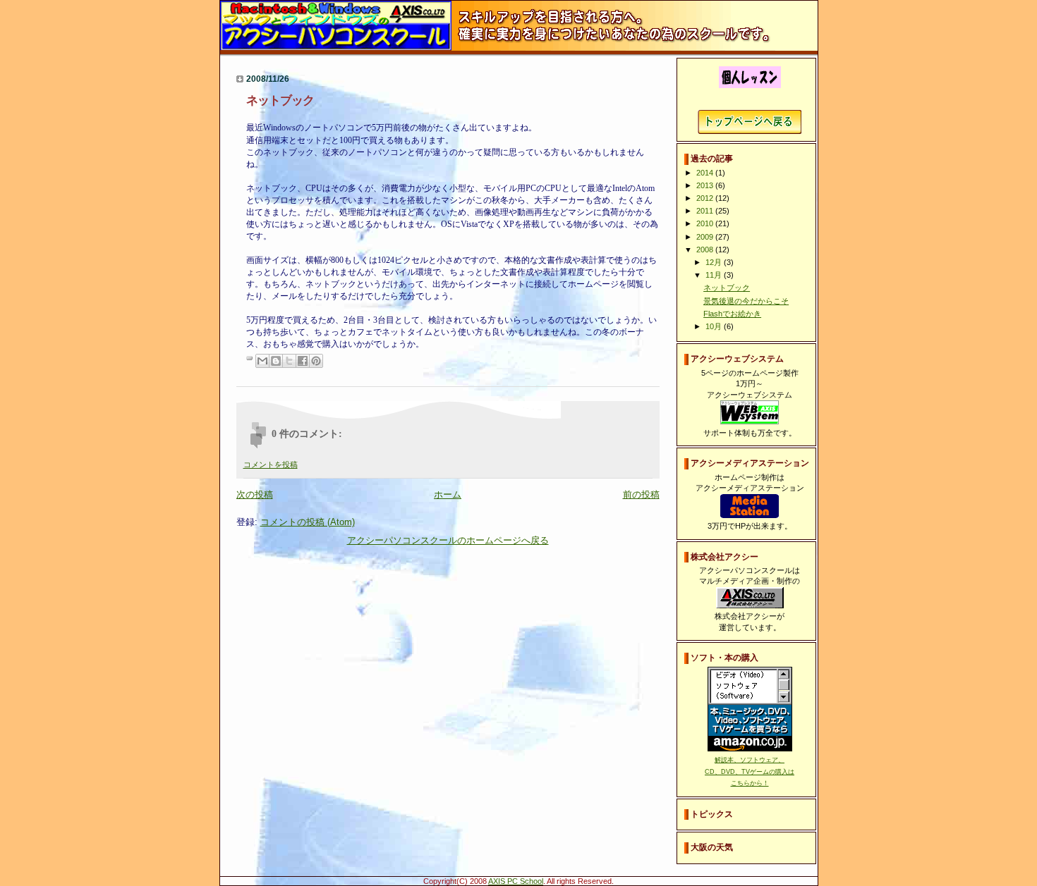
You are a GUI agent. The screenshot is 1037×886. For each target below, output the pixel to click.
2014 (705, 172)
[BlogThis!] (276, 361)
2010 (705, 223)
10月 (714, 326)
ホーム (447, 494)
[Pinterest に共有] (316, 361)
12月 (714, 262)
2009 (705, 237)
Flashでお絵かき (732, 313)
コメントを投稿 (270, 464)
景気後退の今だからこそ (746, 301)
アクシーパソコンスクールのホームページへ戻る (448, 540)
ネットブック (726, 287)
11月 (714, 275)
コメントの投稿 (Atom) (307, 522)
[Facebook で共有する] (303, 361)
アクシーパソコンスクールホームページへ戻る (749, 122)
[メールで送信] (262, 361)
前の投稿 (641, 494)
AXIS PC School (515, 881)
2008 (705, 249)
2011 (705, 211)
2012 (705, 198)
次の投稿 (254, 494)
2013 (705, 185)
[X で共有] (289, 361)
